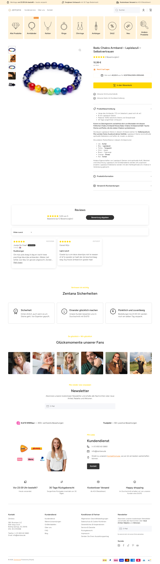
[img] (19, 241)
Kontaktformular (113, 456)
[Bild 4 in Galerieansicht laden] (12, 76)
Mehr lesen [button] (17, 262)
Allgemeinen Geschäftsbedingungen (94, 519)
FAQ (46, 531)
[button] (150, 10)
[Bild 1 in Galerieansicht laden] (12, 49)
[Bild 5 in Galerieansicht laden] (12, 84)
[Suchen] (116, 10)
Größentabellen (50, 525)
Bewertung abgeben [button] (100, 217)
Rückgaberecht (87, 531)
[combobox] (127, 10)
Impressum (85, 533)
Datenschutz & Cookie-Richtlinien (93, 522)
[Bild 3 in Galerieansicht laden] (12, 67)
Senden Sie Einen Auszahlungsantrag (95, 536)
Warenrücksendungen (53, 522)
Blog (46, 533)
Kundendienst (98, 441)
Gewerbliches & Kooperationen (92, 525)
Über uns (48, 527)
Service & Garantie (88, 527)
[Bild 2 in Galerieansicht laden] (12, 58)
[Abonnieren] (112, 406)
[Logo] (14, 10)
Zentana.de (17, 559)
